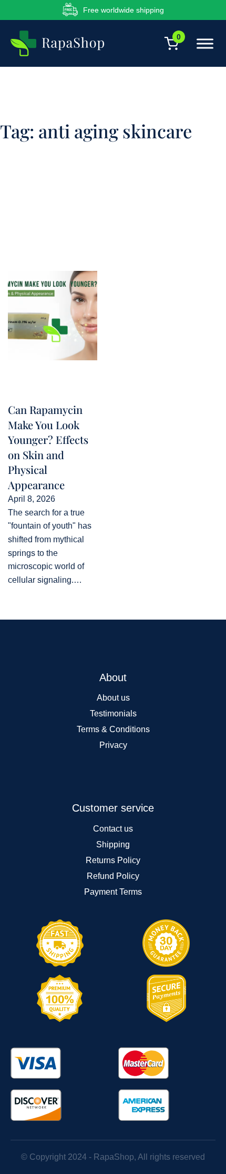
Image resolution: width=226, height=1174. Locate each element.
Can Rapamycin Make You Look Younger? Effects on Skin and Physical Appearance (48, 446)
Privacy (113, 745)
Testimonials (113, 713)
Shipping (113, 844)
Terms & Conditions (113, 729)
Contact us (113, 828)
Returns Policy (113, 860)
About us (113, 697)
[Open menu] (202, 43)
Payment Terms (113, 891)
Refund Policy (113, 876)
